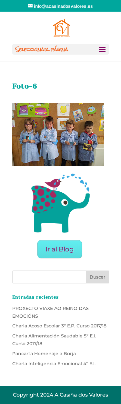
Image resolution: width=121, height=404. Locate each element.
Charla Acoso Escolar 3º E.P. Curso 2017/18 (59, 326)
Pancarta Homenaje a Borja (44, 353)
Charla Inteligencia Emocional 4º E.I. (54, 364)
